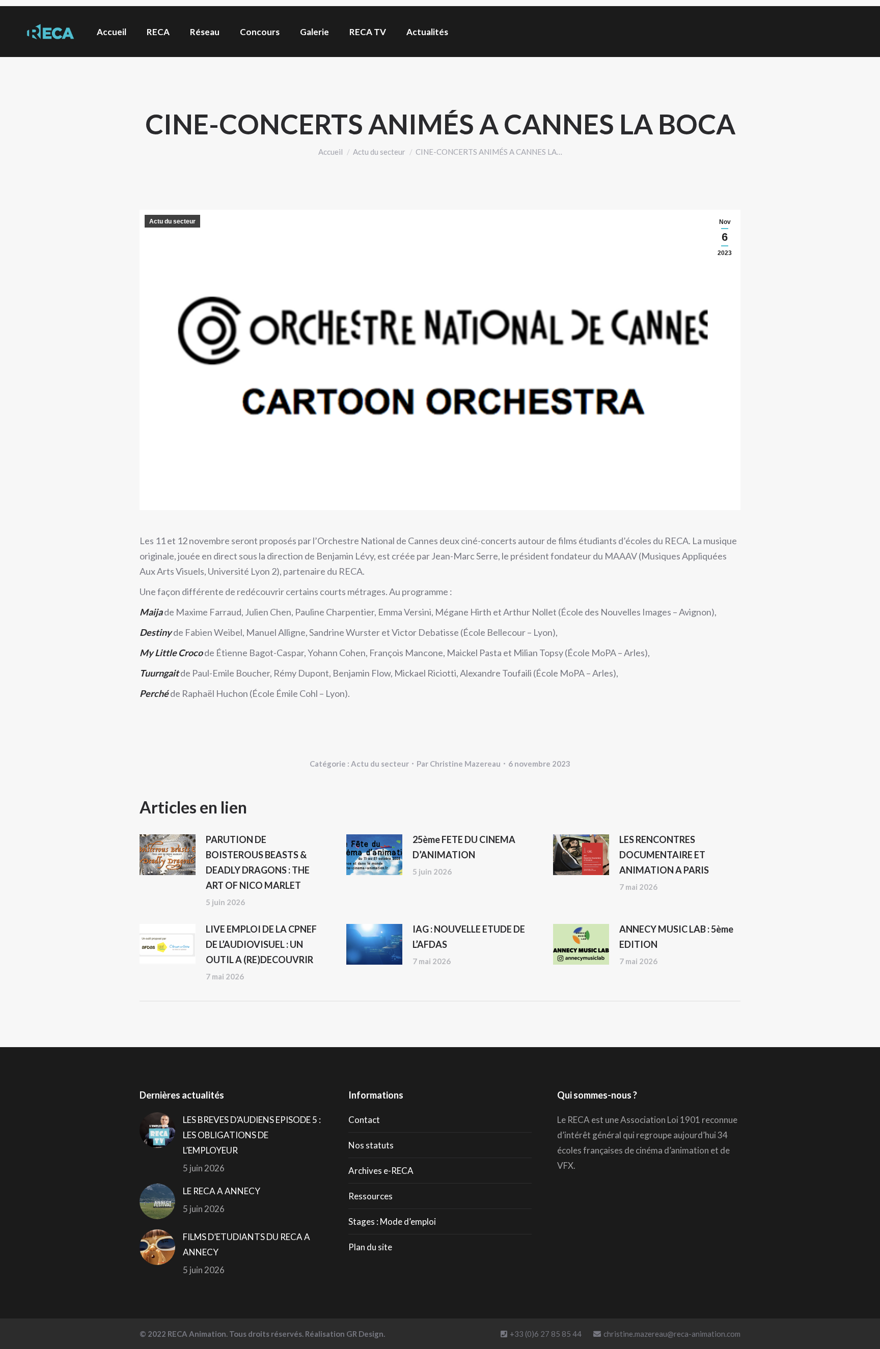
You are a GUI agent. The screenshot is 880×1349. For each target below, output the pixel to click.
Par (459, 763)
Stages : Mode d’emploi (392, 1221)
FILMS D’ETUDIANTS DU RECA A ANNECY (246, 1244)
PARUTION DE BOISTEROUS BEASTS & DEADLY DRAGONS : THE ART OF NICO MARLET (258, 862)
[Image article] (168, 854)
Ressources (370, 1196)
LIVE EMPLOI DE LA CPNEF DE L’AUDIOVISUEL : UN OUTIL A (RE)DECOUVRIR (261, 944)
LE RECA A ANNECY (221, 1191)
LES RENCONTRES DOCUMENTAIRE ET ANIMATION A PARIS (664, 855)
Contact (364, 1119)
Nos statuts (371, 1145)
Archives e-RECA (381, 1170)
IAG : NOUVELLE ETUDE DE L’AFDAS (469, 936)
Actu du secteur (172, 221)
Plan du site (370, 1247)
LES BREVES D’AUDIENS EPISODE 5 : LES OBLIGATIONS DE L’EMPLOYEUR (252, 1135)
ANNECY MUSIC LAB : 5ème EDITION (676, 936)
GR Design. (365, 1333)
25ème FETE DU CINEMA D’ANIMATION (464, 847)
